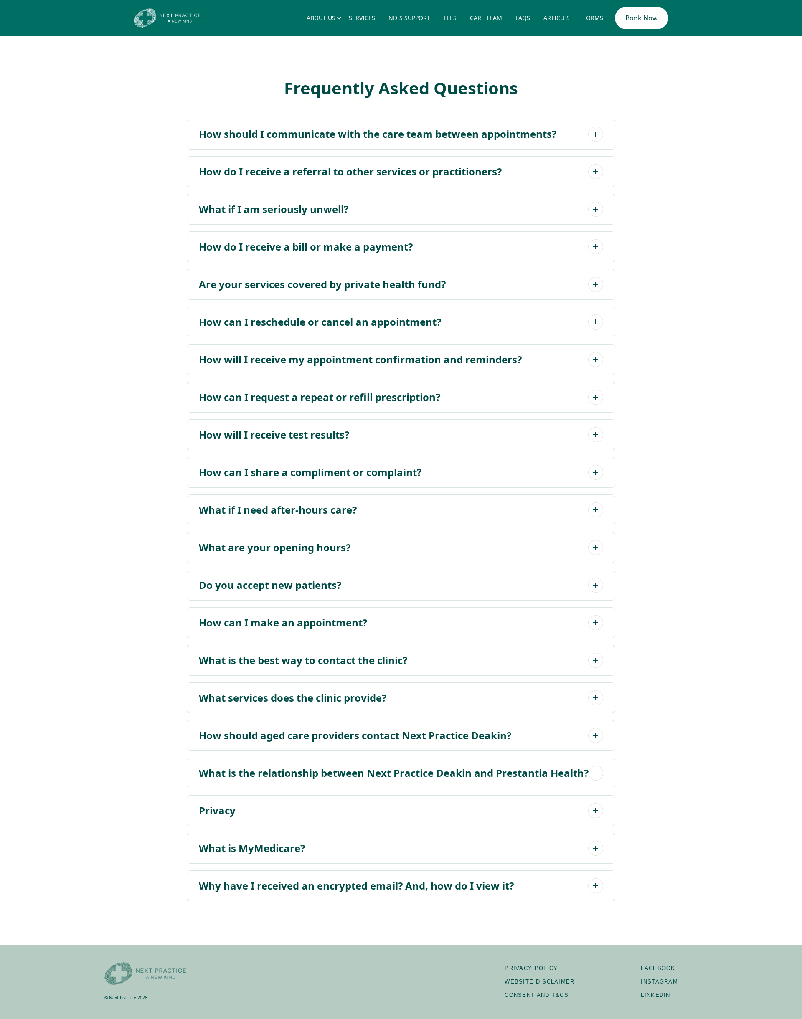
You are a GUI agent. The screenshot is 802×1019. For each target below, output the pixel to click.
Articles (556, 18)
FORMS (593, 18)
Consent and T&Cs (537, 995)
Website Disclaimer (539, 981)
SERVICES (362, 18)
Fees (450, 18)
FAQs (522, 18)
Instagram (659, 981)
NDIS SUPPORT (409, 18)
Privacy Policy (531, 968)
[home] (167, 17)
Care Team (486, 18)
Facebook (658, 968)
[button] (321, 18)
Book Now (641, 18)
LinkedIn (655, 995)
